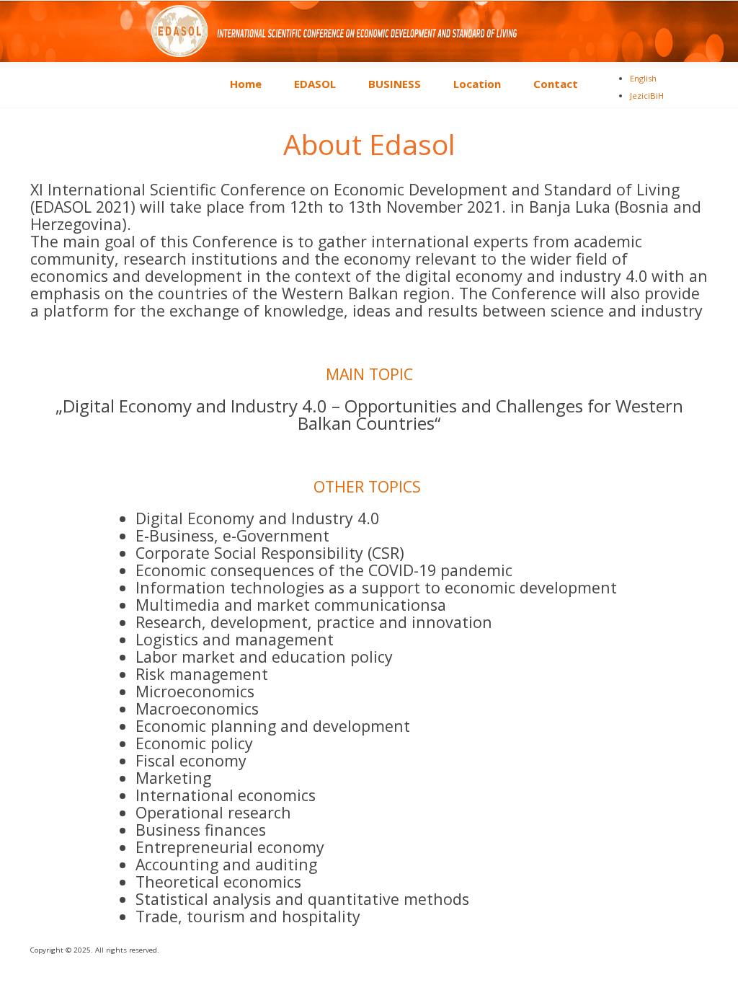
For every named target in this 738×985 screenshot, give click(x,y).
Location (477, 83)
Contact (555, 83)
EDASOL (315, 83)
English (643, 78)
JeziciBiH (647, 95)
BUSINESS (394, 83)
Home (246, 83)
